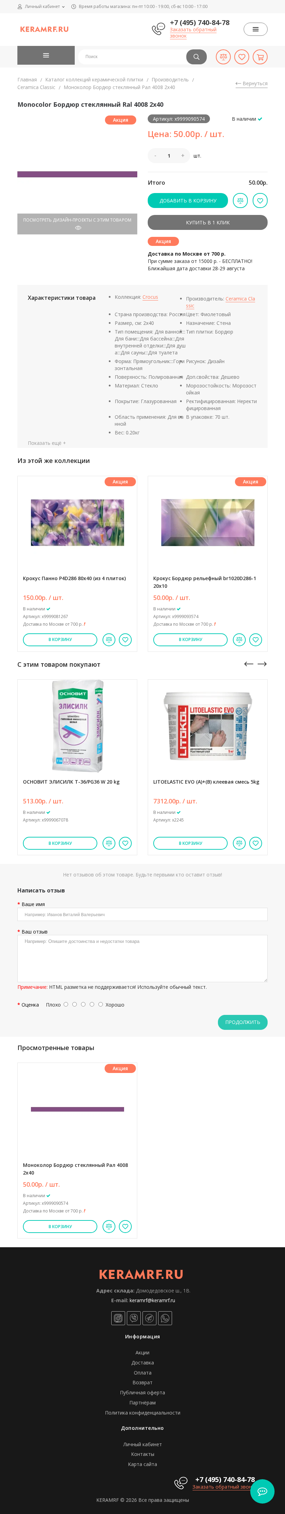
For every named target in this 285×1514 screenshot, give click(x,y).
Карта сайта (142, 1464)
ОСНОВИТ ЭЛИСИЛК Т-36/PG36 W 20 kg (71, 781)
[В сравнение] (109, 639)
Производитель (170, 79)
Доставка (142, 1362)
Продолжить (242, 1022)
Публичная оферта (142, 1392)
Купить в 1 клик (208, 222)
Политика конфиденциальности (142, 1412)
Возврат (142, 1382)
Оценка (30, 1004)
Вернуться (254, 83)
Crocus (150, 297)
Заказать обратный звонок (193, 32)
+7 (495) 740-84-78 (199, 22)
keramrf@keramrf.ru (152, 1300)
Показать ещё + (47, 443)
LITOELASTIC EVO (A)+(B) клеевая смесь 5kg (206, 781)
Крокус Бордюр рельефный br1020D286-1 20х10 (204, 582)
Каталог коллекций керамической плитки (94, 79)
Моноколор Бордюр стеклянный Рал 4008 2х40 (75, 1169)
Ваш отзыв (35, 931)
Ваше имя (33, 904)
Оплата (143, 1372)
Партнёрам (142, 1402)
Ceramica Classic (36, 87)
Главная (27, 79)
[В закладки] (125, 639)
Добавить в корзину (188, 200)
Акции (142, 1352)
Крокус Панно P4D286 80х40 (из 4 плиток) (74, 578)
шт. (197, 156)
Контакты (142, 1454)
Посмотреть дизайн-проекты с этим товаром (77, 220)
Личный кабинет (142, 1444)
